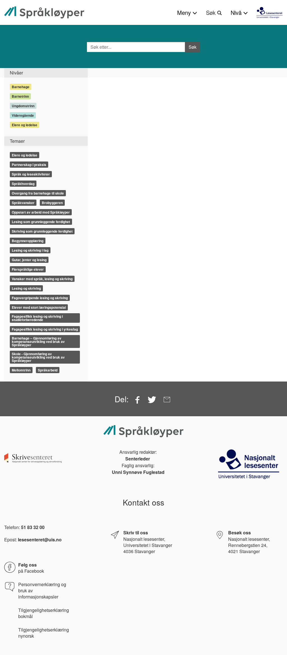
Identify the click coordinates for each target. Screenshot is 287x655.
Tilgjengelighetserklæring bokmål (43, 613)
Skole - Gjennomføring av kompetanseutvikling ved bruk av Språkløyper (38, 357)
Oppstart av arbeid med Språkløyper (41, 212)
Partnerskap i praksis (29, 164)
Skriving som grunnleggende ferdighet (42, 231)
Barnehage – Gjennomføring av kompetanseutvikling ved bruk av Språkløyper (38, 341)
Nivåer (16, 72)
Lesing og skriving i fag (30, 250)
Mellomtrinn (21, 370)
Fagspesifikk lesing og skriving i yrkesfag (45, 329)
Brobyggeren (52, 202)
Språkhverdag (23, 183)
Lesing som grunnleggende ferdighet (41, 221)
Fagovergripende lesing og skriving (40, 297)
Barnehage (20, 86)
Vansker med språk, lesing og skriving (42, 278)
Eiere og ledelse (24, 124)
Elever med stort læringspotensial (39, 307)
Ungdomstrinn (23, 105)
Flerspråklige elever (28, 269)
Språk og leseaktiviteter (31, 174)
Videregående (23, 115)
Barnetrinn (20, 96)
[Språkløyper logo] (44, 12)
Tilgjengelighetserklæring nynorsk (43, 633)
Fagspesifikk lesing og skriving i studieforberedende (37, 318)
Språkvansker (23, 202)
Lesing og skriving (26, 288)
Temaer (17, 141)
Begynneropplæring (27, 240)
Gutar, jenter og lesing (29, 259)
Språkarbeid (47, 370)
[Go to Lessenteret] (269, 12)
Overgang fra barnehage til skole (38, 193)
